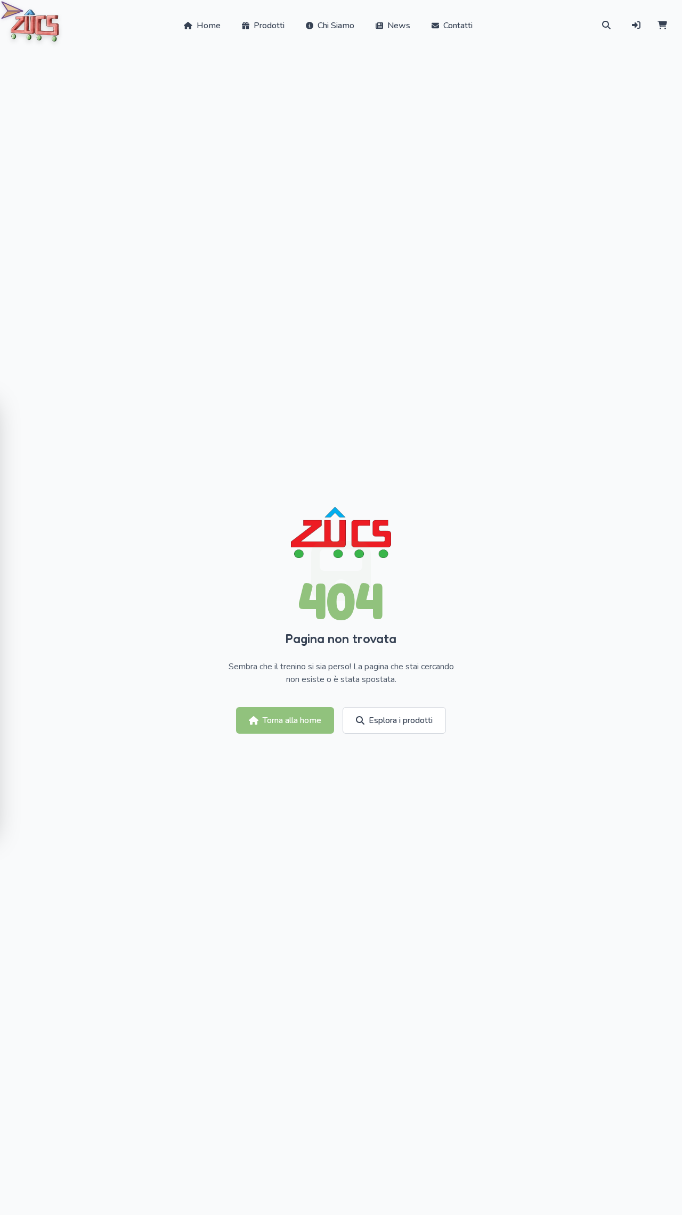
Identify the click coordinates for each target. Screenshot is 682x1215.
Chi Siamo (336, 25)
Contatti (458, 25)
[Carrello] (662, 25)
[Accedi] (636, 25)
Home (209, 25)
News (398, 25)
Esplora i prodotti (401, 720)
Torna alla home (292, 720)
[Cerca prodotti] (606, 25)
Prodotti (269, 25)
